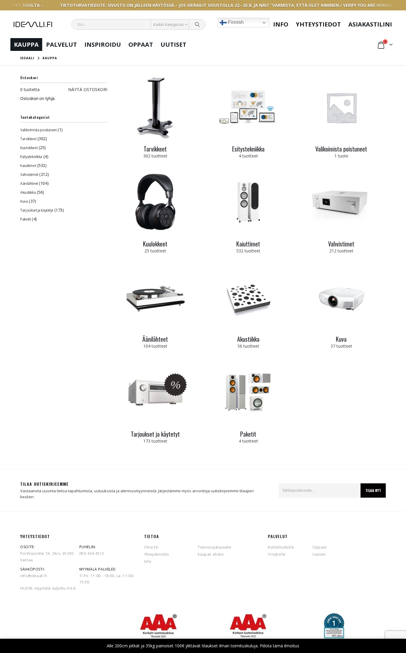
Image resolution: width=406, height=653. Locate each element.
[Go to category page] (155, 107)
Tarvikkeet (28, 138)
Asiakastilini (370, 24)
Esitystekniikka (31, 156)
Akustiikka (28, 192)
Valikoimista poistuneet (38, 129)
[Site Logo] (33, 24)
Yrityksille (277, 554)
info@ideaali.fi (33, 575)
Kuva (24, 201)
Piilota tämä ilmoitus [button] (279, 646)
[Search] (197, 24)
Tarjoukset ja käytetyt (36, 210)
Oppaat (140, 44)
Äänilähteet (29, 183)
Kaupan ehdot (211, 554)
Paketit (25, 219)
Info (280, 24)
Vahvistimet (29, 174)
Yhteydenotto (156, 554)
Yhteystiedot (318, 24)
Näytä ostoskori (87, 89)
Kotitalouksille (281, 547)
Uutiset (173, 44)
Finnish (235, 22)
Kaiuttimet (28, 165)
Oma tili (151, 547)
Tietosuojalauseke (214, 547)
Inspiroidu (102, 44)
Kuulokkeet (28, 147)
